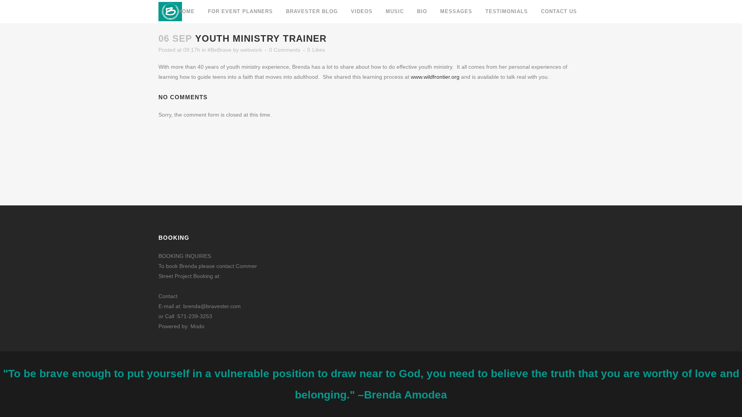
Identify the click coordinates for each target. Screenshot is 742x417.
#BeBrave (219, 50)
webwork (251, 50)
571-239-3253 (194, 316)
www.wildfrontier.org (435, 77)
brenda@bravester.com (212, 306)
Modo (197, 326)
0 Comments (284, 50)
